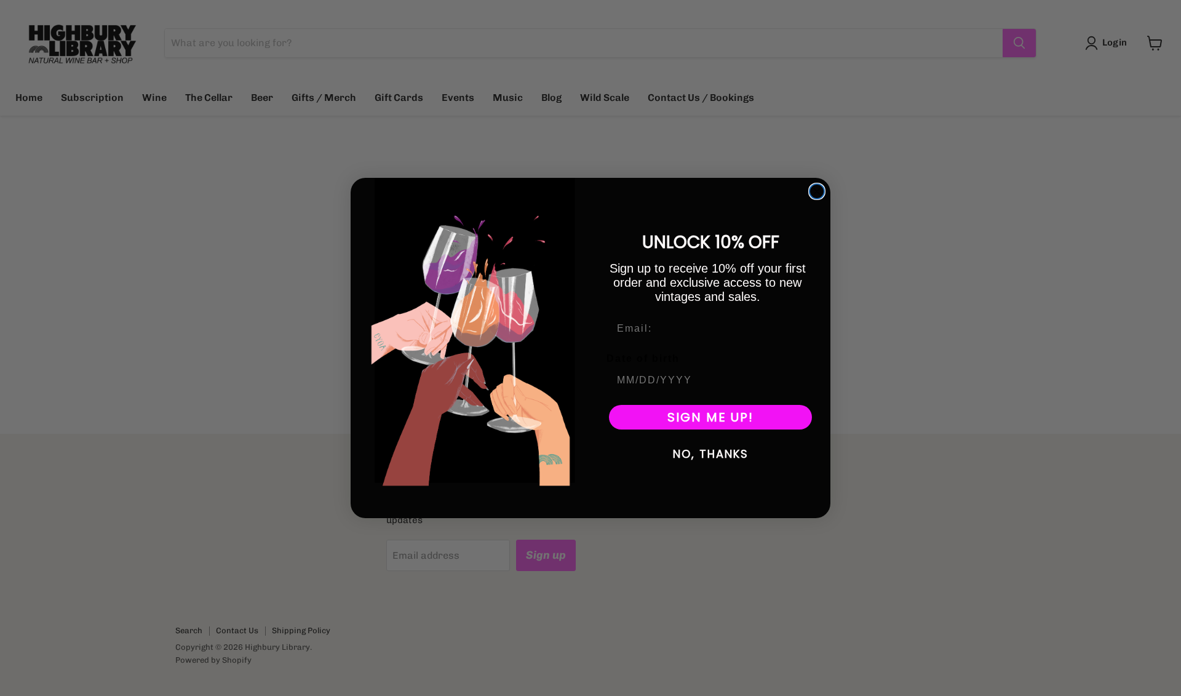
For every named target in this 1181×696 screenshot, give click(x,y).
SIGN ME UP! (710, 417)
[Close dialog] (816, 191)
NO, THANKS (711, 454)
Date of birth (643, 358)
